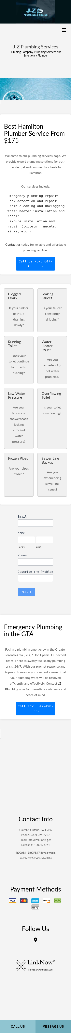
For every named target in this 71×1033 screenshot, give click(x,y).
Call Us (18, 1026)
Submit (26, 592)
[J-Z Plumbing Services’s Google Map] (35, 940)
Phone (22, 555)
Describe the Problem (35, 572)
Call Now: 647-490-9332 (35, 708)
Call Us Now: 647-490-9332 (35, 263)
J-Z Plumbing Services (35, 47)
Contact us (13, 244)
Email (22, 516)
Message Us (53, 1026)
